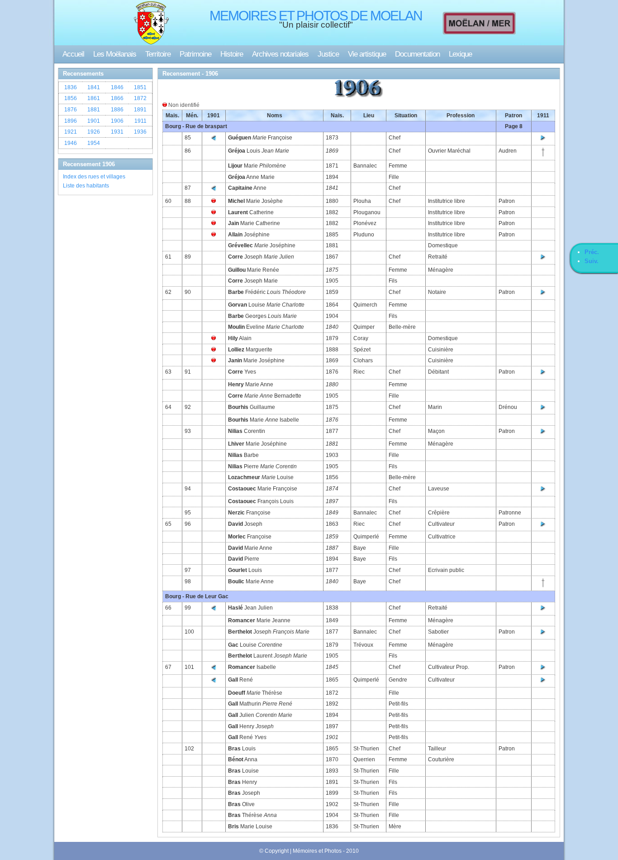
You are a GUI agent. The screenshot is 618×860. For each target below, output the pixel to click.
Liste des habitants (86, 186)
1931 (117, 132)
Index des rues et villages (94, 176)
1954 (93, 143)
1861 (93, 98)
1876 (70, 109)
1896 (70, 121)
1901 (93, 121)
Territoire (158, 54)
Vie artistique (367, 54)
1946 (70, 143)
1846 (117, 87)
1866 (117, 98)
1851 (140, 87)
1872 (140, 98)
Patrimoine (195, 54)
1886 (117, 109)
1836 (70, 87)
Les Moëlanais (114, 54)
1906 (117, 121)
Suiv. (592, 261)
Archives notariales (280, 54)
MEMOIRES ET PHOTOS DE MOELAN (315, 15)
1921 (70, 132)
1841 (93, 87)
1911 (140, 121)
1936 (140, 132)
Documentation (417, 54)
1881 (93, 109)
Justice (328, 54)
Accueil (73, 54)
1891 (140, 109)
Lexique (460, 54)
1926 (93, 132)
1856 (70, 98)
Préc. (592, 252)
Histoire (231, 54)
